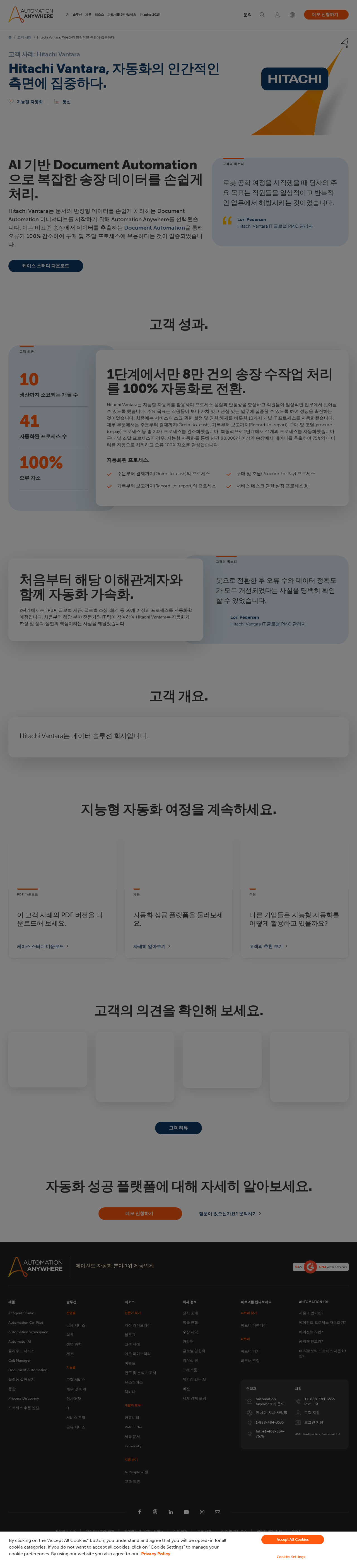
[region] (178, 1546)
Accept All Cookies (292, 1539)
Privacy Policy (155, 1553)
